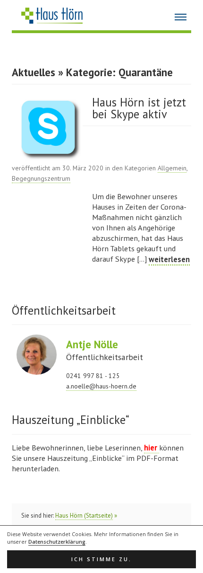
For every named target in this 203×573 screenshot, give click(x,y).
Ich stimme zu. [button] (101, 559)
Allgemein (172, 168)
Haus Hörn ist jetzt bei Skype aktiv (139, 108)
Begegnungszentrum (41, 178)
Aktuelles (33, 72)
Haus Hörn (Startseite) (84, 515)
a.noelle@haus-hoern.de (101, 386)
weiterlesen (169, 259)
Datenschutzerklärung (56, 541)
